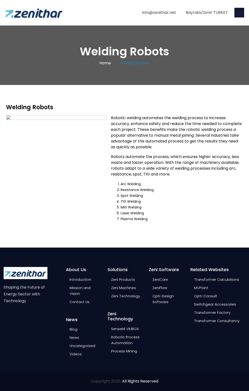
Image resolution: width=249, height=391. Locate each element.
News (74, 337)
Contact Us (79, 301)
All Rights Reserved (140, 381)
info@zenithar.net (159, 12)
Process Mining (124, 351)
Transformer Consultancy (217, 320)
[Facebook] (6, 316)
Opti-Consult (205, 296)
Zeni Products (123, 279)
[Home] (34, 12)
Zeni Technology (125, 296)
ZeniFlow (159, 287)
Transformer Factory (212, 312)
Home (105, 63)
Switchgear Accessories (215, 304)
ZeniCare (160, 279)
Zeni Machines (123, 287)
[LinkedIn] (26, 316)
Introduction (80, 279)
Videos (76, 354)
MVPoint (201, 287)
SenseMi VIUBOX (125, 328)
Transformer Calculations (216, 279)
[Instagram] (16, 316)
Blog (73, 329)
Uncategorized (82, 345)
